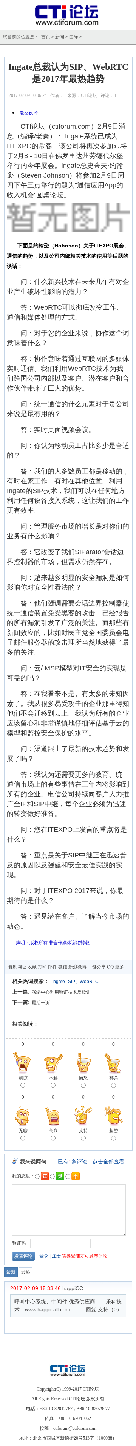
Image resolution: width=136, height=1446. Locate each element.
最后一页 (41, 1002)
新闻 (59, 37)
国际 (73, 37)
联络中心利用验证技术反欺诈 (61, 992)
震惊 (23, 1077)
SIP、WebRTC (83, 981)
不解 (53, 1077)
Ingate (58, 981)
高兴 (53, 1130)
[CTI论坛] (68, 25)
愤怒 (83, 1077)
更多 (119, 967)
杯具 (113, 1077)
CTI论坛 (89, 95)
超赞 (113, 1130)
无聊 (23, 1130)
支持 (83, 1130)
